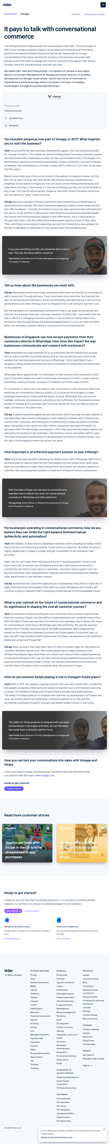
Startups (61, 978)
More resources (90, 1018)
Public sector (63, 1059)
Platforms (61, 1016)
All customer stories (95, 14)
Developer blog (64, 1121)
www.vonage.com (44, 775)
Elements (34, 1012)
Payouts (34, 1045)
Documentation (64, 1098)
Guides (86, 975)
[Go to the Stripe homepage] (7, 970)
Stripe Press (88, 1040)
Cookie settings (90, 1015)
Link (32, 1031)
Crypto (33, 1004)
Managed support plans (93, 1058)
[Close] (104, 1130)
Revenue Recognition (40, 1053)
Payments (35, 1042)
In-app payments (64, 1004)
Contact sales (13, 788)
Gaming (60, 1031)
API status (61, 1106)
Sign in (86, 1065)
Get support (88, 1054)
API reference (63, 938)
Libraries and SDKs (65, 1113)
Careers (86, 1033)
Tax (32, 1060)
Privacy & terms (90, 996)
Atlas (32, 978)
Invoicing (34, 1023)
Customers (10, 13)
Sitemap (87, 1011)
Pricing (33, 975)
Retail (59, 1063)
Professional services (67, 1056)
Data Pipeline (36, 1008)
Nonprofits (62, 1052)
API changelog (63, 1109)
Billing (33, 986)
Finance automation (66, 997)
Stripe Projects (63, 1117)
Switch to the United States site (56, 1137)
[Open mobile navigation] (103, 4)
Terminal (34, 1064)
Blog (85, 982)
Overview (76, 14)
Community (88, 986)
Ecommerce (62, 990)
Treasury (34, 1068)
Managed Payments (39, 1034)
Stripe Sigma (36, 1057)
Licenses (87, 1007)
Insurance (61, 1041)
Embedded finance (65, 993)
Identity (34, 1019)
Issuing (33, 1027)
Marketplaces (63, 1008)
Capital (33, 990)
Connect (34, 1001)
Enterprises (62, 975)
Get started (12, 910)
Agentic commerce (65, 982)
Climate (33, 997)
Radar (33, 1049)
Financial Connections (40, 1016)
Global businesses (65, 1001)
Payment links (36, 1038)
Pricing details (11, 938)
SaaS (59, 1019)
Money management (66, 1012)
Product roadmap (91, 1029)
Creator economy (65, 1027)
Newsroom (88, 1036)
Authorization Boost (39, 982)
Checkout (34, 993)
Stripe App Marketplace (67, 1077)
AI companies (63, 1023)
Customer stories (91, 978)
